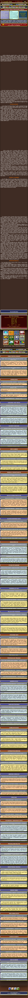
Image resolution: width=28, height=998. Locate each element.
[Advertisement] (14, 40)
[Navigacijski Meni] (21, 4)
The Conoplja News (14, 311)
